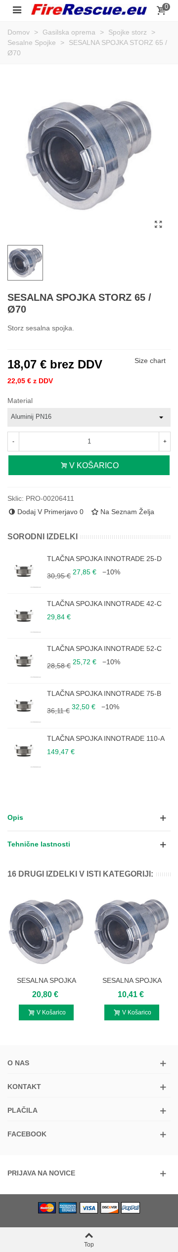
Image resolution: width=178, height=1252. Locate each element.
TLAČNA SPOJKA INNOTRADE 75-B (104, 693)
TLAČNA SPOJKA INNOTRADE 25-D (104, 559)
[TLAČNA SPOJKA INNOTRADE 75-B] (24, 705)
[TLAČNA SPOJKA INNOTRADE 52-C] (24, 661)
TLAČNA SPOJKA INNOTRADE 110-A (106, 738)
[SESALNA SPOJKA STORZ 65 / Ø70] (158, 224)
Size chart (150, 360)
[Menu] (16, 9)
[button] (89, 818)
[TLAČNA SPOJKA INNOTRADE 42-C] (24, 616)
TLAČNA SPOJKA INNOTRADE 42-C (104, 603)
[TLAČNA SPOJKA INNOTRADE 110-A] (24, 750)
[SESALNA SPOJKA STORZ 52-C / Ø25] (132, 931)
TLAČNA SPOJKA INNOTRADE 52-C (104, 648)
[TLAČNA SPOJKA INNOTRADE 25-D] (24, 571)
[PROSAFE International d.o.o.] (89, 9)
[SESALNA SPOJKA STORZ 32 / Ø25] (46, 931)
